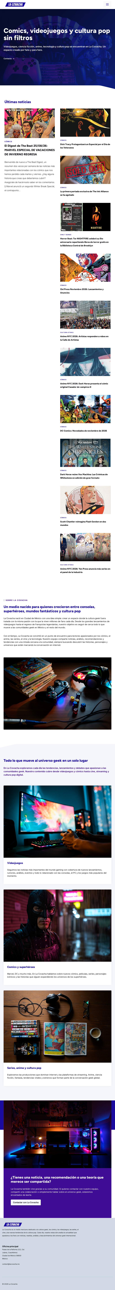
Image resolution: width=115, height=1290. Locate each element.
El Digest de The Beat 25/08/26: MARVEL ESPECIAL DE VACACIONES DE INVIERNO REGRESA (29, 150)
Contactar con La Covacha (26, 1202)
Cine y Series (65, 234)
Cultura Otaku (67, 332)
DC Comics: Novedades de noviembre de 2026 (83, 430)
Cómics (8, 141)
